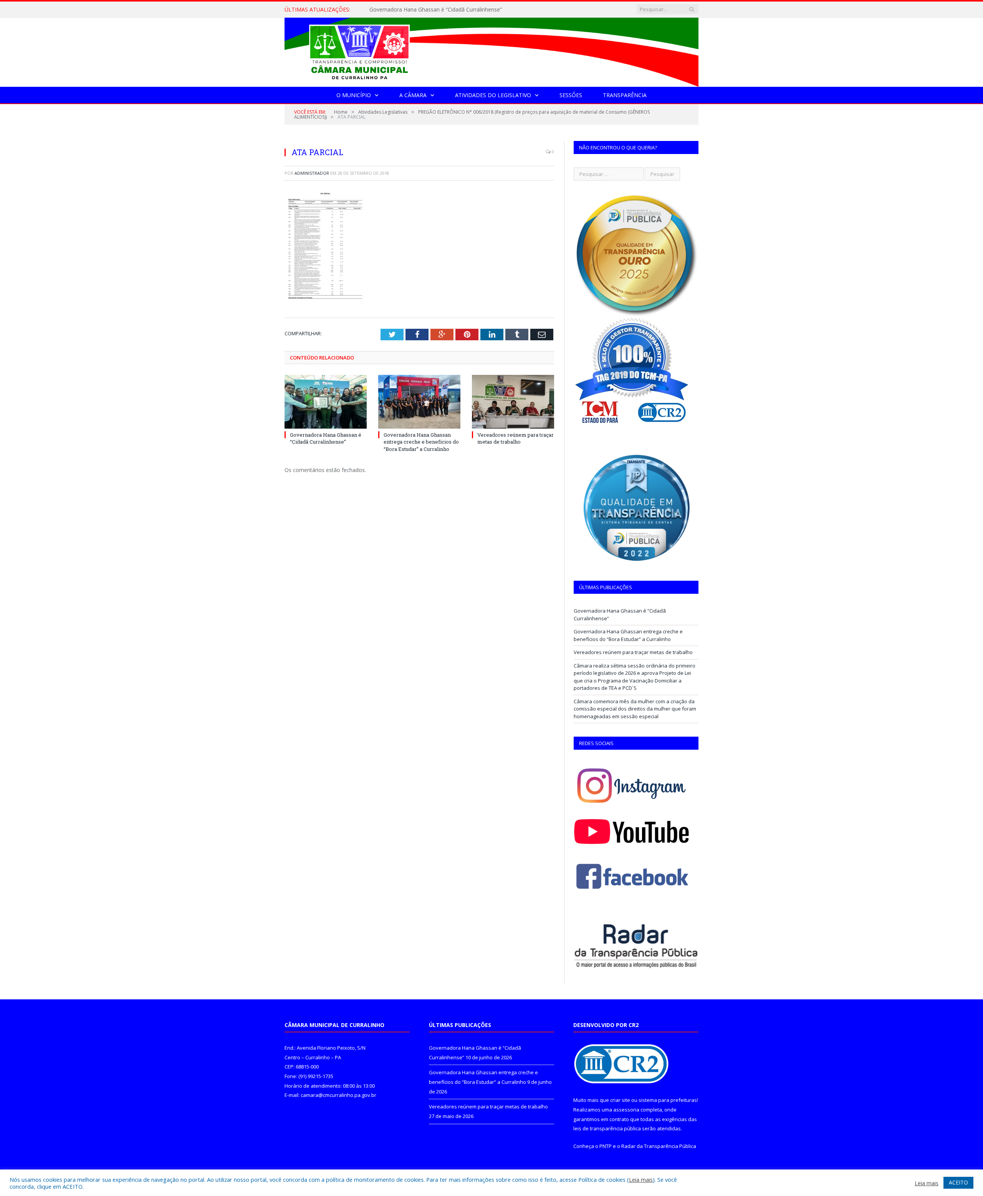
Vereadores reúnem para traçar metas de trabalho (515, 438)
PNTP (605, 1146)
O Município (353, 95)
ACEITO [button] (958, 1182)
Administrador (312, 173)
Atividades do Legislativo (493, 95)
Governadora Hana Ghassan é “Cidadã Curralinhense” (325, 438)
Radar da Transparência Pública (658, 1146)
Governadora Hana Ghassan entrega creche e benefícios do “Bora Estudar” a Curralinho (457, 9)
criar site (620, 1100)
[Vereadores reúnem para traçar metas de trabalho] (513, 402)
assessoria (626, 1109)
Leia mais (641, 1179)
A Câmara (413, 95)
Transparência (625, 95)
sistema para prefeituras (668, 1100)
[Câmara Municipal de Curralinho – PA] (491, 50)
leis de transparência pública (607, 1128)
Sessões (570, 95)
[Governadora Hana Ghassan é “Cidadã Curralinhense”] (326, 402)
